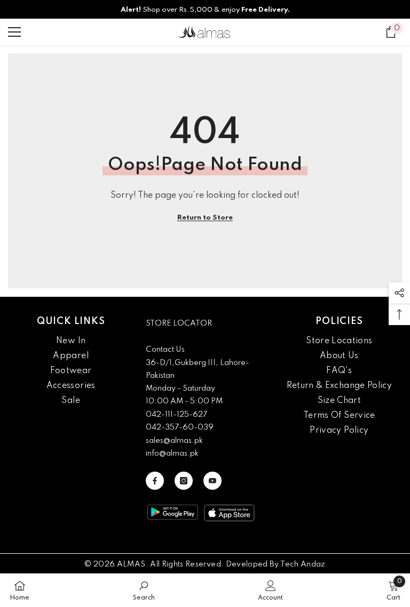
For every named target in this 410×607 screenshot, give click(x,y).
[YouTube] (212, 481)
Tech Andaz (303, 564)
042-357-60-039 (180, 427)
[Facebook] (155, 481)
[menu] (14, 32)
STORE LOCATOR (179, 323)
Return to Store (205, 217)
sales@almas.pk (174, 440)
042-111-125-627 (176, 414)
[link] (144, 590)
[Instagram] (184, 481)
